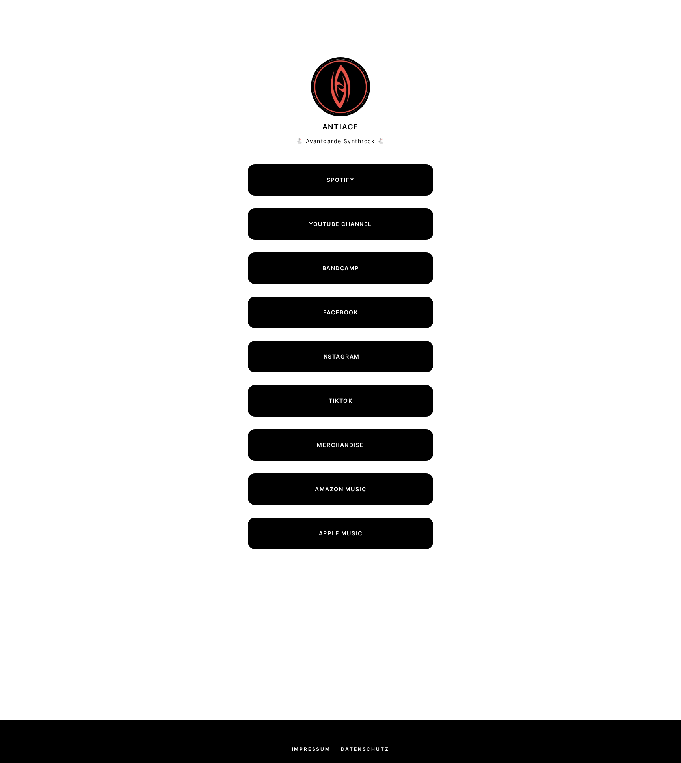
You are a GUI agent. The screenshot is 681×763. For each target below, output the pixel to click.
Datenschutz (365, 749)
